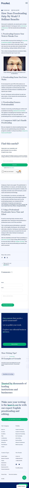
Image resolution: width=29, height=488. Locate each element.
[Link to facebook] (2, 257)
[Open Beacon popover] (24, 478)
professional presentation (19, 110)
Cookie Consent (21, 486)
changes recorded (19, 241)
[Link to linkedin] (4, 257)
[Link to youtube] (19, 464)
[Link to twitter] (7, 257)
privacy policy (11, 167)
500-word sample (5, 239)
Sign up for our (7, 264)
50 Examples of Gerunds (11, 359)
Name (2, 282)
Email (2, 287)
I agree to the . (9, 167)
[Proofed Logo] (5, 3)
